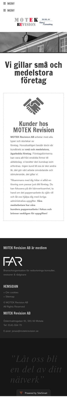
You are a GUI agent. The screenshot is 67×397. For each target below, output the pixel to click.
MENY (11, 3)
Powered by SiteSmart (36, 393)
